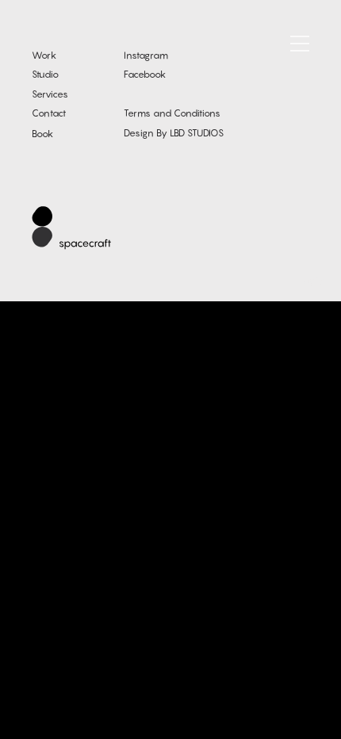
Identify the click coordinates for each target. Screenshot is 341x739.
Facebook (145, 74)
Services (50, 94)
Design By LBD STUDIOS (174, 133)
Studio (45, 74)
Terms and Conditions (172, 113)
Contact (49, 113)
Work (44, 55)
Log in (312, 280)
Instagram (146, 55)
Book (42, 134)
